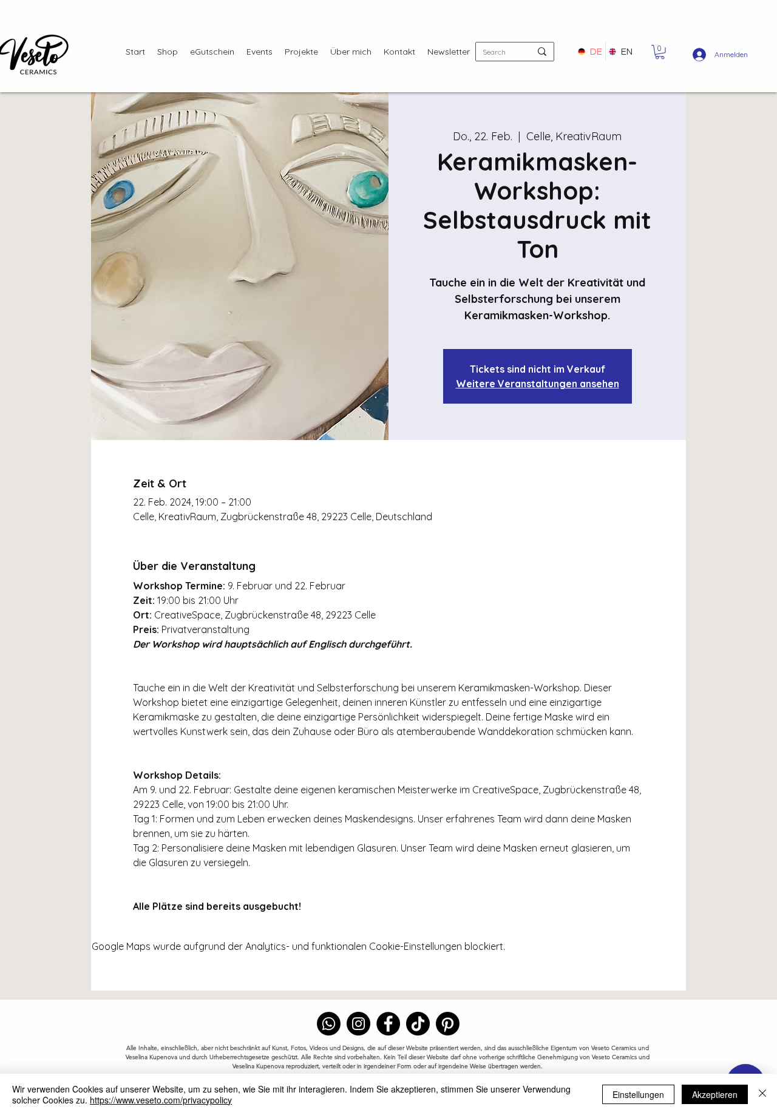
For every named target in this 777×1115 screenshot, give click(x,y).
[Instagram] (358, 1023)
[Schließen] (762, 1094)
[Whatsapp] (329, 1023)
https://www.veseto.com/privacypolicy (161, 1100)
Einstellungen (638, 1094)
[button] (659, 52)
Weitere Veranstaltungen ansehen (537, 384)
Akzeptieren (715, 1094)
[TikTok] (418, 1023)
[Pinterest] (448, 1023)
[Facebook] (388, 1023)
